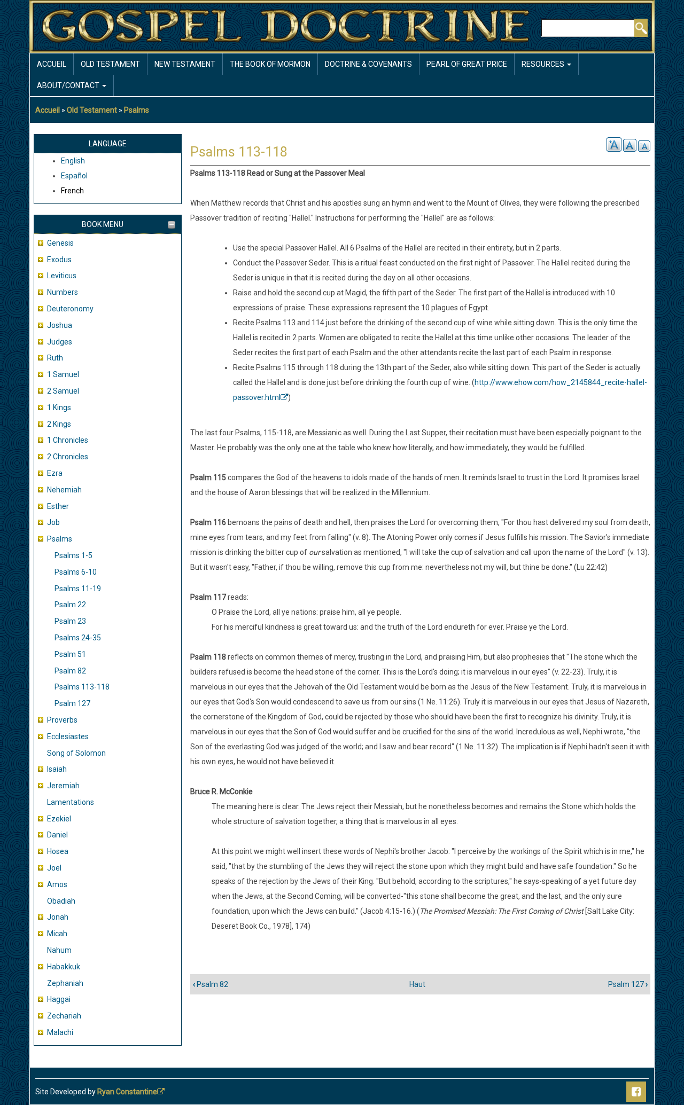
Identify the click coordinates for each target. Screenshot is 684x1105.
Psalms (136, 110)
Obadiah (61, 901)
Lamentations (70, 802)
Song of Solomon (76, 753)
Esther (58, 506)
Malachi (60, 1032)
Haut (417, 984)
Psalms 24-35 (78, 637)
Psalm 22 (70, 604)
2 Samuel (63, 391)
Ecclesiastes (68, 736)
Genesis (60, 243)
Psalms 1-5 (73, 555)
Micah (57, 933)
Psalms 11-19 (78, 588)
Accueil (51, 64)
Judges (59, 342)
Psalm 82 (70, 671)
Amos (57, 884)
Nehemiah (64, 489)
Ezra (55, 473)
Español (74, 175)
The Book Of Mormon (270, 64)
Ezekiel (59, 818)
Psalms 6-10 (76, 572)
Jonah (57, 917)
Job (53, 522)
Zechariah (64, 1016)
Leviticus (61, 275)
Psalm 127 (72, 703)
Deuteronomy (70, 308)
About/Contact (69, 85)
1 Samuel (63, 374)
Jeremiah (63, 785)
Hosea (57, 851)
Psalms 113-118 (82, 687)
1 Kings (59, 407)
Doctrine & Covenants (368, 64)
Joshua (59, 325)
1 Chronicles (67, 440)
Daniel (57, 834)
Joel (54, 868)
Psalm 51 (70, 654)
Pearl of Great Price (466, 64)
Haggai (59, 999)
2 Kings (59, 424)
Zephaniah (65, 983)
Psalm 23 (70, 621)
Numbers (62, 292)
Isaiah (57, 769)
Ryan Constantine (127, 1091)
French (72, 190)
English (73, 160)
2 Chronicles (67, 456)
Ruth (55, 358)
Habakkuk (63, 966)
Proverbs (62, 720)
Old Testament (110, 64)
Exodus (59, 259)
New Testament (184, 64)
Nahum (59, 950)
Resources (544, 64)
